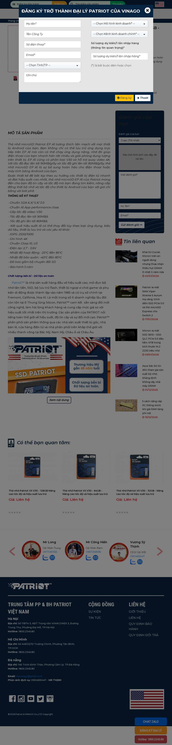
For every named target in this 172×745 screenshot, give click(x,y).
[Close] (147, 10)
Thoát (143, 97)
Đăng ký (126, 97)
